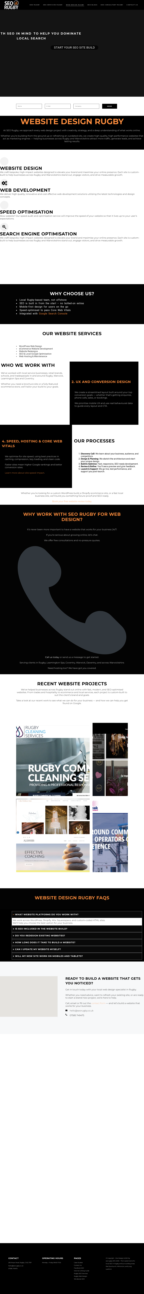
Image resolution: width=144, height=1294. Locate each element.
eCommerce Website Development (36, 349)
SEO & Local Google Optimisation (35, 354)
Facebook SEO (79, 1268)
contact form (98, 1003)
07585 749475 (13, 1268)
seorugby (109, 1261)
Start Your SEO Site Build (74, 47)
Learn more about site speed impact (24, 473)
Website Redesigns (28, 351)
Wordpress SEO (79, 1279)
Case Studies (78, 1262)
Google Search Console (53, 313)
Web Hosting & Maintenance (33, 356)
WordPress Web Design (30, 346)
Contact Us (78, 1265)
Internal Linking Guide (81, 1271)
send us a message (72, 657)
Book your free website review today (71, 501)
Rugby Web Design (80, 1276)
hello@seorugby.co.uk (81, 1010)
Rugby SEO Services (81, 1273)
